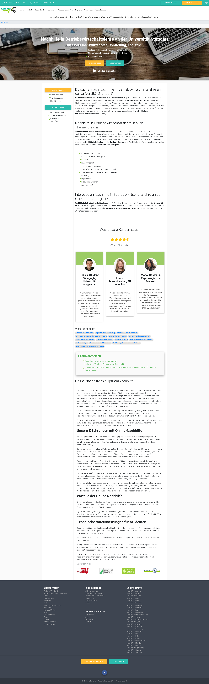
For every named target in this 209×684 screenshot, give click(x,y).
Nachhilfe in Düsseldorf (135, 612)
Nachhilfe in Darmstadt (135, 605)
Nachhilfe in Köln (133, 636)
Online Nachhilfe (40, 10)
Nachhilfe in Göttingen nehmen (137, 619)
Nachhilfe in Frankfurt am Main (137, 615)
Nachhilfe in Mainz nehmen (136, 641)
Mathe (46, 603)
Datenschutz (89, 615)
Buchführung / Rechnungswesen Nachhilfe (126, 343)
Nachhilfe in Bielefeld (134, 596)
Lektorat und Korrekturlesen (58, 10)
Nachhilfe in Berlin (133, 594)
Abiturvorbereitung (91, 591)
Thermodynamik (50, 622)
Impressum (89, 619)
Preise (87, 603)
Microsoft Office (49, 610)
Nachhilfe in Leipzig (133, 638)
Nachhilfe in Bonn (133, 601)
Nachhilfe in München (134, 643)
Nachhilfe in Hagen (82, 343)
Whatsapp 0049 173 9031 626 (44, 3)
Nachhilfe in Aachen (134, 591)
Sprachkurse (89, 598)
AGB (86, 617)
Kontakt (88, 622)
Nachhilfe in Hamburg (134, 624)
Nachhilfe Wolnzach (121, 339)
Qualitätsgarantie (76, 10)
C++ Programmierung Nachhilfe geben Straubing (91, 336)
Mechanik (47, 608)
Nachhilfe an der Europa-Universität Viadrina (90, 346)
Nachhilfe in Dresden (134, 610)
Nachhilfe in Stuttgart (134, 650)
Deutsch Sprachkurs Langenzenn (139, 336)
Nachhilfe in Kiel (132, 634)
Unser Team (88, 10)
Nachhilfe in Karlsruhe (134, 631)
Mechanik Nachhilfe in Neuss (85, 339)
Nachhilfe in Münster (134, 645)
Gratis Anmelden (192, 3)
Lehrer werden (171, 3)
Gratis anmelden (58, 90)
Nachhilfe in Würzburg (134, 652)
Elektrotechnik (49, 598)
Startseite (4, 22)
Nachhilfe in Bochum (134, 598)
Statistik (46, 619)
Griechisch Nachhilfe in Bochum (127, 333)
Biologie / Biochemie (51, 591)
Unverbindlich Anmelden (94, 661)
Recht (46, 617)
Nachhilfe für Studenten (93, 594)
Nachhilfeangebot (25, 10)
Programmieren (49, 615)
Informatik (47, 601)
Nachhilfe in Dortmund (134, 608)
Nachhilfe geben (101, 10)
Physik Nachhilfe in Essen (105, 339)
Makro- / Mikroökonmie (52, 605)
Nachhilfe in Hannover (134, 626)
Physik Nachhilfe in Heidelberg (105, 333)
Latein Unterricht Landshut (84, 333)
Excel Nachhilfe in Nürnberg (117, 336)
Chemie (46, 596)
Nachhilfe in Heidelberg (135, 629)
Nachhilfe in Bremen (134, 603)
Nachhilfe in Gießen (133, 617)
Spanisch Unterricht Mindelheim (100, 343)
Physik (46, 612)
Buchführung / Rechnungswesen (55, 594)
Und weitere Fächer (50, 624)
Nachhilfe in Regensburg (135, 648)
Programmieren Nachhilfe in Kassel (141, 339)
